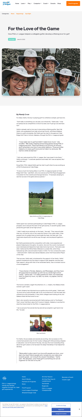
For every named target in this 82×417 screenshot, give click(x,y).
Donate (53, 3)
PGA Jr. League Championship (47, 389)
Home (17, 3)
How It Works (26, 379)
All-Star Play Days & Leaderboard (48, 380)
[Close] (79, 409)
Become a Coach (67, 377)
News (12, 13)
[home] (6, 3)
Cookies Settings (61, 405)
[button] (23, 3)
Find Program (26, 388)
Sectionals (45, 383)
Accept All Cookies (61, 413)
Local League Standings (30, 390)
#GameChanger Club (29, 392)
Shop (59, 3)
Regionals (45, 386)
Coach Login (66, 379)
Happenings (19, 13)
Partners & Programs (29, 381)
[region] (41, 409)
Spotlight (28, 13)
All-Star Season (47, 377)
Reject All (61, 409)
